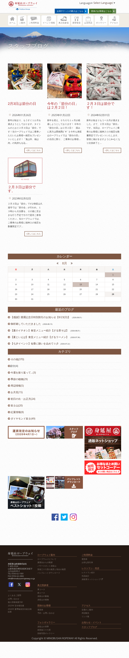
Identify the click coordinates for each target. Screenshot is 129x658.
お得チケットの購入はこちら (70, 11)
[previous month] (58, 263)
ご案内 (22, 23)
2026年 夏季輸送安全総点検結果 (20, 610)
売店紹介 (85, 576)
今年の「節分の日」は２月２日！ (63, 105)
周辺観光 (85, 613)
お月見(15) (16, 392)
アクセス (114, 23)
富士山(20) (16, 405)
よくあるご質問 (14, 595)
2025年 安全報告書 (16, 605)
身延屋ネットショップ (91, 579)
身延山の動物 (43, 596)
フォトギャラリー (46, 622)
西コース (41, 593)
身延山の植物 (43, 599)
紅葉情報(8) (17, 412)
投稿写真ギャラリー (45, 633)
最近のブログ (64, 309)
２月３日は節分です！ (101, 105)
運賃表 (84, 559)
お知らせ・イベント (91, 622)
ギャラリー (101, 23)
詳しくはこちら (34, 150)
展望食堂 (76, 23)
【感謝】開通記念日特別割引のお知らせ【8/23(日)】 (40, 317)
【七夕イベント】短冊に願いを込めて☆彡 (35, 343)
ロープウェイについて (46, 559)
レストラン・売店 (90, 568)
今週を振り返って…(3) (23, 372)
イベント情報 (49, 23)
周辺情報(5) (17, 385)
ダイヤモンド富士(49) (22, 418)
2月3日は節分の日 (22, 104)
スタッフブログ (89, 626)
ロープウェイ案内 (46, 554)
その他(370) (17, 359)
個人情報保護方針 (15, 602)
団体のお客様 (44, 605)
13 (81, 284)
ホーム (12, 23)
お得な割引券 (87, 562)
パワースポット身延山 (46, 566)
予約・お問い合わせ (45, 613)
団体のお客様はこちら (101, 11)
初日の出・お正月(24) (22, 399)
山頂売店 (88, 23)
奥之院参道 (64, 23)
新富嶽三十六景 (44, 630)
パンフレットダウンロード (48, 573)
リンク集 (85, 616)
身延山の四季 (43, 626)
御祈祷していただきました (26, 324)
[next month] (71, 263)
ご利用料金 (34, 23)
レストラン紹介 (88, 572)
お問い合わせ (13, 599)
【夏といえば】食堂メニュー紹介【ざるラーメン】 (40, 337)
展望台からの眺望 (45, 562)
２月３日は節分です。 (22, 189)
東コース (41, 589)
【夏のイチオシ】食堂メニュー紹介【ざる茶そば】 (40, 330)
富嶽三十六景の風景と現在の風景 (51, 569)
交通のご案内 (87, 610)
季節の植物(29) (19, 379)
